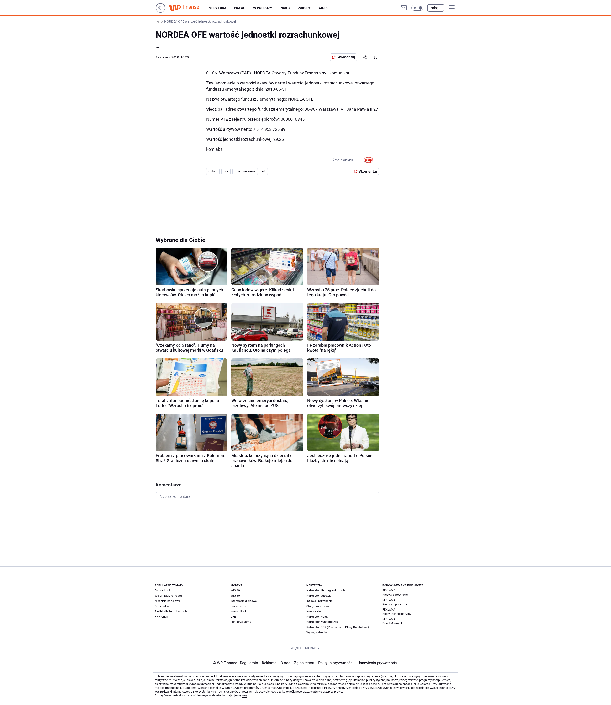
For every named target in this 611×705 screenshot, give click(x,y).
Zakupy (304, 8)
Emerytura (216, 8)
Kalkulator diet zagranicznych (325, 590)
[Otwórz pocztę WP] (404, 8)
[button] (417, 8)
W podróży (262, 8)
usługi (212, 171)
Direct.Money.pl (392, 623)
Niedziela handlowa (167, 601)
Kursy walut (314, 611)
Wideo (323, 8)
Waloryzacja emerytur (169, 595)
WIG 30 (235, 595)
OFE (233, 616)
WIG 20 (235, 590)
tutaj (244, 695)
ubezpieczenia (245, 171)
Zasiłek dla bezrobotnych (171, 611)
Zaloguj (435, 8)
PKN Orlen (161, 616)
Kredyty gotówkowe (395, 594)
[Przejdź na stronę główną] (160, 11)
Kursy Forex (238, 606)
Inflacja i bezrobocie (319, 601)
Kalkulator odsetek (318, 595)
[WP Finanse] (188, 8)
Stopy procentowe (318, 606)
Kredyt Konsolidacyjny (396, 614)
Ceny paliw (162, 606)
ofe (226, 171)
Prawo (240, 8)
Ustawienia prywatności (377, 663)
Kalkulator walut (317, 616)
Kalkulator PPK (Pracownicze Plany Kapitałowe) (337, 627)
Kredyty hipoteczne (394, 604)
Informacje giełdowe (244, 601)
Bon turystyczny (241, 622)
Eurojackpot (162, 590)
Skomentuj (346, 57)
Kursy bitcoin (239, 611)
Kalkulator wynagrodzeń (322, 622)
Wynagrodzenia (316, 632)
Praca (285, 8)
